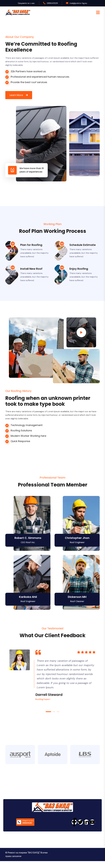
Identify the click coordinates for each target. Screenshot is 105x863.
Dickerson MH (77, 597)
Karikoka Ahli (28, 597)
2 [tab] (53, 711)
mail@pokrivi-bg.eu (78, 3)
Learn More (16, 95)
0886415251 (52, 3)
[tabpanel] (52, 675)
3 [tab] (58, 711)
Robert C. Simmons (27, 538)
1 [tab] (48, 711)
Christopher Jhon (77, 538)
